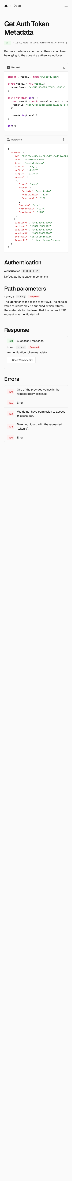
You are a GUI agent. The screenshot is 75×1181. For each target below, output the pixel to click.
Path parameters (25, 288)
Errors (11, 378)
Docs (17, 6)
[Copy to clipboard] (64, 67)
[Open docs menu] (25, 5)
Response (16, 329)
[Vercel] (6, 6)
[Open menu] (66, 5)
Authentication (22, 262)
